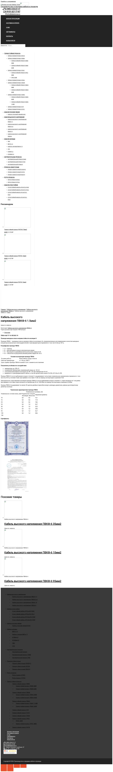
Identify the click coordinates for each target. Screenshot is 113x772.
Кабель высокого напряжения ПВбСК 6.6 (25, 599)
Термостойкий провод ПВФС (16, 94)
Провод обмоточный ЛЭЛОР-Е (17, 169)
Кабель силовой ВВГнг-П (15, 146)
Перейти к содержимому (8, 1)
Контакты (9, 36)
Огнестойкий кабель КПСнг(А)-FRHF (18, 187)
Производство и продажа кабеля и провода (19, 6)
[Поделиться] (10, 766)
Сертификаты (10, 32)
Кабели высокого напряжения (14, 117)
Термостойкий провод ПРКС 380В (26, 724)
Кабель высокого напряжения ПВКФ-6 (20, 328)
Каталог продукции (13, 18)
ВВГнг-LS (10, 144)
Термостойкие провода (12, 53)
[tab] (43, 332)
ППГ (9, 149)
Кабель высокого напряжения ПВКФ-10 (24, 602)
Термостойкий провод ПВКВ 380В (26, 686)
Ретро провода (9, 177)
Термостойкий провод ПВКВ (16, 58)
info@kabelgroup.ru (13, 14)
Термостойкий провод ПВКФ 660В (26, 697)
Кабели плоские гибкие (12, 112)
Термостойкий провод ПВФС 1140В (27, 703)
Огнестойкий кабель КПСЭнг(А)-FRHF (23, 617)
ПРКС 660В (14, 77)
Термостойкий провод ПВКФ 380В (26, 695)
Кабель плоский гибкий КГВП (17, 114)
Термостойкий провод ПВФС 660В (26, 706)
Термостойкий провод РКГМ (16, 55)
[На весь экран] (17, 766)
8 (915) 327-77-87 (12, 11)
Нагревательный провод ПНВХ (17, 159)
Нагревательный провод (15, 164)
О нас (8, 27)
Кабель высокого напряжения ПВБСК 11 (24, 597)
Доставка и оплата (12, 23)
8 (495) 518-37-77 (12, 9)
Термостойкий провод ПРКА (16, 80)
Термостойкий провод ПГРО (16, 109)
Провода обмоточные (11, 167)
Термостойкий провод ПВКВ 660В (26, 689)
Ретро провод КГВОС (14, 179)
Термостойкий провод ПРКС (16, 70)
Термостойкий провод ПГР (16, 106)
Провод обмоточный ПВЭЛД (16, 174)
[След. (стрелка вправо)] (10, 769)
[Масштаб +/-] (23, 766)
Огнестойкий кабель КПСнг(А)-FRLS (18, 190)
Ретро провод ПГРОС (14, 182)
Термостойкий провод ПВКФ (16, 82)
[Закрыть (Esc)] (4, 766)
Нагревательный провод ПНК (16, 162)
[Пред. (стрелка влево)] (4, 769)
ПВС (9, 141)
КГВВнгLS (10, 151)
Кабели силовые (9, 139)
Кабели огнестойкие (11, 185)
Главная (3, 309)
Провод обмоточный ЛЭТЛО (16, 172)
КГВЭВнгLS (11, 154)
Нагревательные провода (13, 157)
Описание (7, 332)
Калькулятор (10, 40)
